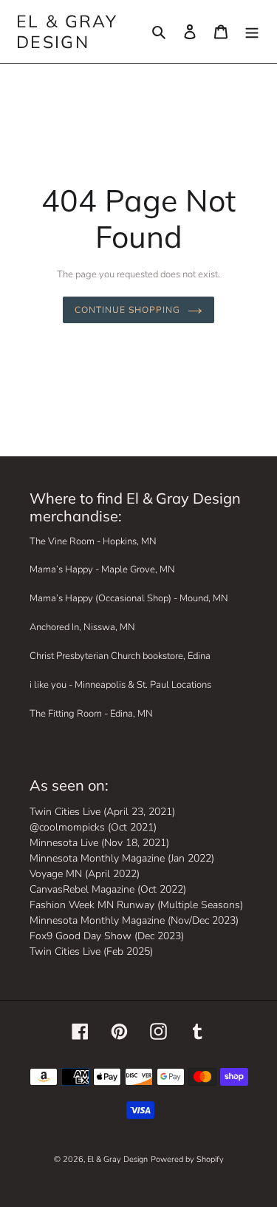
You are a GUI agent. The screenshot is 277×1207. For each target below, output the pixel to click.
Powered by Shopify (187, 1159)
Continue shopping (127, 309)
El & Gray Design (67, 31)
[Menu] (251, 31)
